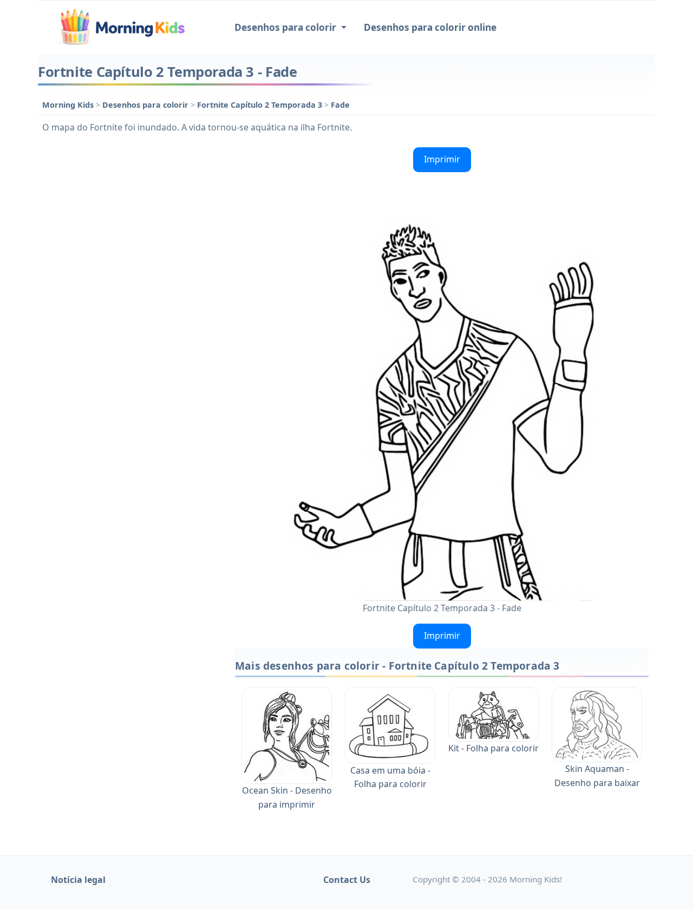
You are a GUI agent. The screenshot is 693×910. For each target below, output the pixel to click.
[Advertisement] (131, 305)
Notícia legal (78, 880)
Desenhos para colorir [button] (286, 27)
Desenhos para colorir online (430, 27)
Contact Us (346, 880)
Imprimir (442, 159)
